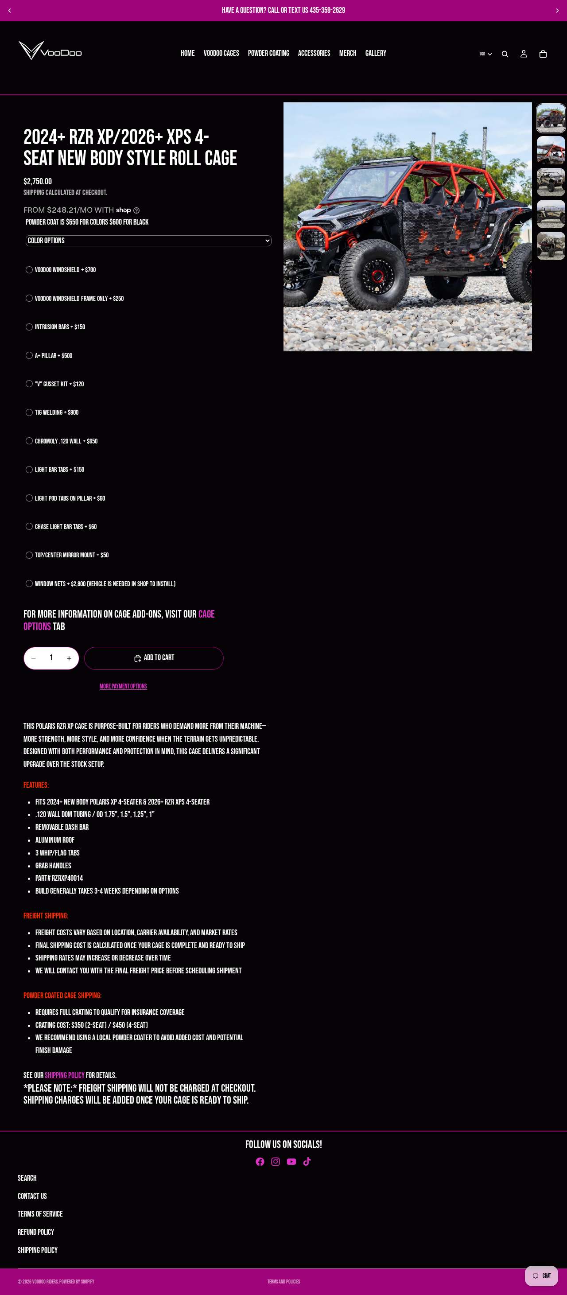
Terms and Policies (284, 1282)
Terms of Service (40, 1214)
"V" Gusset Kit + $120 (59, 384)
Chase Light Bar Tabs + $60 (66, 527)
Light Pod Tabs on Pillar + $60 (70, 498)
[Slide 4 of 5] (551, 214)
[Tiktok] (307, 1161)
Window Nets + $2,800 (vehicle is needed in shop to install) (105, 584)
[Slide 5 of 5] (551, 246)
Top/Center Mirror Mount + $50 (72, 555)
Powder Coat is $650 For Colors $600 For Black (87, 222)
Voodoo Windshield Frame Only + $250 (79, 299)
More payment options (123, 686)
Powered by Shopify (76, 1282)
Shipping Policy (38, 1250)
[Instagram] (275, 1161)
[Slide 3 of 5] (551, 182)
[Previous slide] (9, 10)
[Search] (505, 54)
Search (27, 1178)
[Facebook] (260, 1161)
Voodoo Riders (45, 1282)
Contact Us (32, 1196)
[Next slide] (557, 10)
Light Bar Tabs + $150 (59, 470)
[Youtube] (291, 1161)
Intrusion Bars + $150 (60, 327)
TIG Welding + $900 (56, 412)
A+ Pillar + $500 (53, 356)
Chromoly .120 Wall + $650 (66, 441)
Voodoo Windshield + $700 (65, 270)
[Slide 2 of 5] (551, 150)
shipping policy (65, 1075)
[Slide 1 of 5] (551, 118)
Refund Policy (36, 1232)
